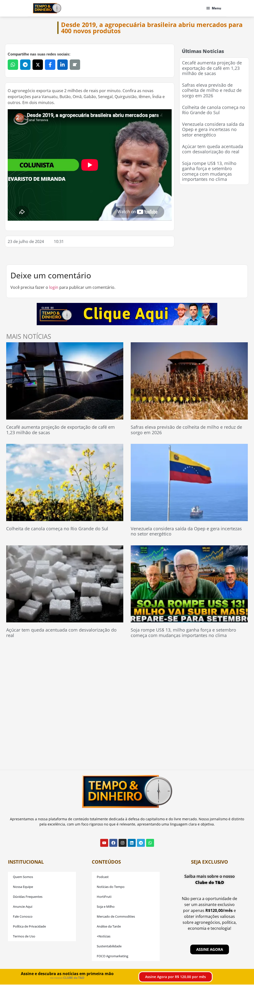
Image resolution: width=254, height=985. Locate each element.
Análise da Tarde (109, 926)
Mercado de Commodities (116, 916)
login (53, 287)
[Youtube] (104, 843)
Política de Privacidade (29, 926)
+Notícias (103, 936)
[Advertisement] (216, 221)
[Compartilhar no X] (37, 64)
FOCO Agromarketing (112, 956)
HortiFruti (104, 896)
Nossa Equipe (23, 886)
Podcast (103, 877)
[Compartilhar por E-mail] (75, 64)
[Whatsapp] (150, 843)
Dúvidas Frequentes (27, 896)
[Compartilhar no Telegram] (25, 64)
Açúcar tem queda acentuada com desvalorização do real (212, 149)
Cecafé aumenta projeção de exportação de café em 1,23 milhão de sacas (212, 68)
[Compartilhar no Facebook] (50, 64)
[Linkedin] (132, 843)
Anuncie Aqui (22, 906)
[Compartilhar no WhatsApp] (13, 64)
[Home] (47, 8)
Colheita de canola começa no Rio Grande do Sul (213, 110)
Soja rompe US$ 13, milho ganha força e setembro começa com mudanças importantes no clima (209, 171)
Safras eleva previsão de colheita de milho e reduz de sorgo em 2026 (212, 90)
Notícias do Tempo (111, 886)
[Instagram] (123, 843)
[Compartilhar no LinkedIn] (62, 64)
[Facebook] (113, 843)
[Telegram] (141, 843)
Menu (216, 8)
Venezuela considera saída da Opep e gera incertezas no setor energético (213, 129)
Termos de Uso (24, 936)
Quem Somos (23, 877)
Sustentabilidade (109, 946)
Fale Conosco (22, 916)
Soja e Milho (106, 906)
